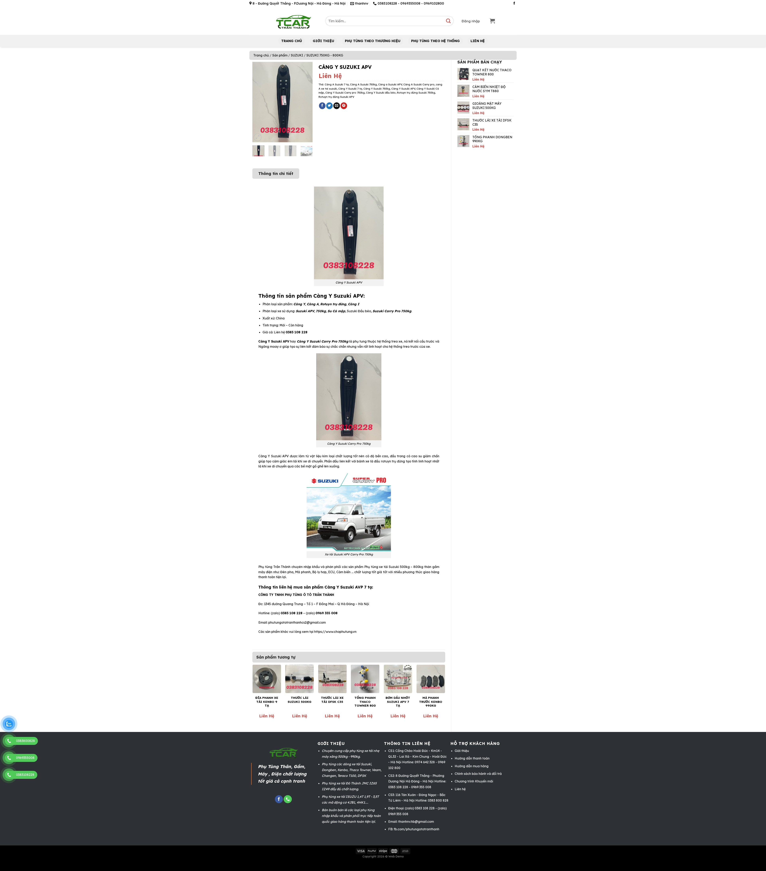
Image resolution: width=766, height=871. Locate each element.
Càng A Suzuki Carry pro (418, 84)
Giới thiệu (462, 751)
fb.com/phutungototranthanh (416, 829)
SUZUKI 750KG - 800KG (324, 55)
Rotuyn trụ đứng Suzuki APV (336, 96)
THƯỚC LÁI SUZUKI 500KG (299, 700)
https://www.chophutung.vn (335, 632)
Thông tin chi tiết (275, 173)
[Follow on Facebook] (514, 3)
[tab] (275, 171)
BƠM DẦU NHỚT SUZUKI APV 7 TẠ (398, 701)
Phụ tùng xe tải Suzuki (381, 567)
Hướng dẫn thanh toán (472, 758)
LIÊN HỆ (478, 41)
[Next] (306, 102)
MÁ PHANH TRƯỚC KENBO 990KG (430, 701)
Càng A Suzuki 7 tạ (337, 84)
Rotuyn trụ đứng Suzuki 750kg (416, 92)
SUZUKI (297, 55)
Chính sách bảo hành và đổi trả (478, 774)
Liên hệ (460, 789)
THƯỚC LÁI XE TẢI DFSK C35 (332, 700)
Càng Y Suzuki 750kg (376, 88)
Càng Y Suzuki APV (403, 88)
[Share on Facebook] (322, 105)
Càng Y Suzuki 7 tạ (350, 88)
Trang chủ (261, 55)
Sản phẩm (279, 55)
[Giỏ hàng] (492, 21)
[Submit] (449, 21)
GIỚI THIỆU (323, 41)
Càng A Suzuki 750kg (363, 84)
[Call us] (288, 799)
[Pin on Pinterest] (344, 105)
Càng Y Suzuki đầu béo (381, 92)
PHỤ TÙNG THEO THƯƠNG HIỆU (372, 41)
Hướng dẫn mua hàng (472, 766)
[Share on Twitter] (329, 105)
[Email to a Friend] (336, 105)
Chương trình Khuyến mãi (474, 781)
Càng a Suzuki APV (390, 84)
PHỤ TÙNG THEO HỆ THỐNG (435, 41)
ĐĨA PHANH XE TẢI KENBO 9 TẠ (266, 701)
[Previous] (258, 102)
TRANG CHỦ (291, 41)
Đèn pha (286, 572)
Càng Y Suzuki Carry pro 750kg (345, 92)
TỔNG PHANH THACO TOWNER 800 (365, 701)
